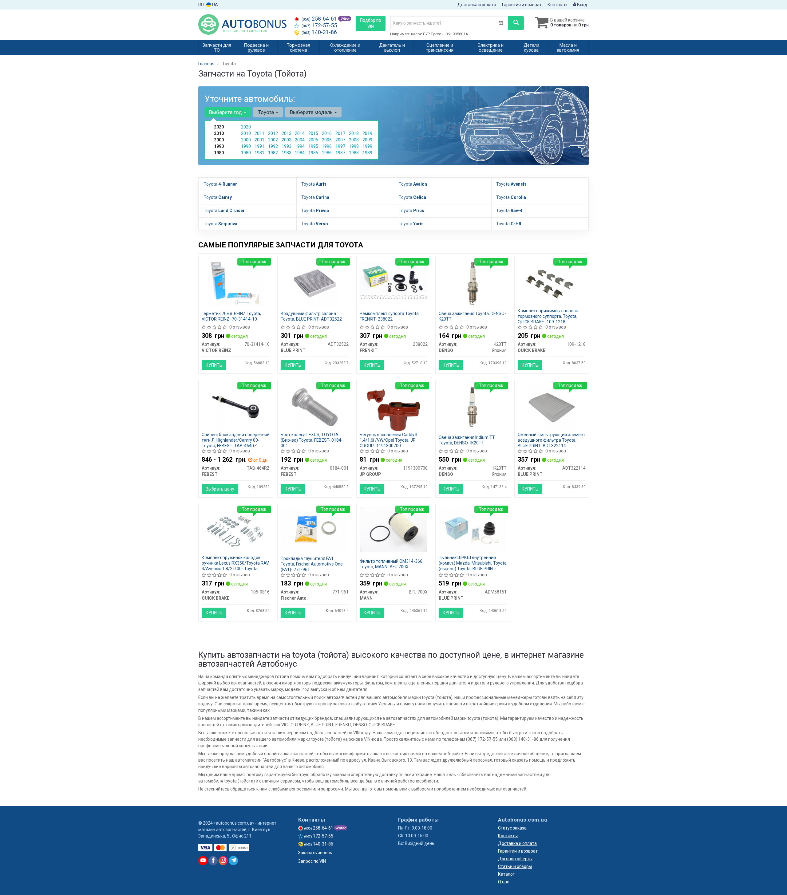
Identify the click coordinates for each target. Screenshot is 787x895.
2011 (259, 133)
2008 (354, 139)
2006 (327, 139)
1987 (340, 152)
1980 (246, 152)
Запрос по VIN (312, 861)
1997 (340, 146)
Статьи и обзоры (515, 866)
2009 (367, 139)
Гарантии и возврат (518, 851)
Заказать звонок (315, 852)
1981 (259, 152)
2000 (246, 139)
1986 (327, 152)
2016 (327, 133)
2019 (367, 133)
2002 (273, 139)
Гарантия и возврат (522, 4)
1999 (367, 146)
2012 (273, 133)
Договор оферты (515, 858)
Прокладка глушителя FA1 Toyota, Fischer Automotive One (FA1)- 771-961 (312, 564)
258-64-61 (320, 19)
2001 (259, 139)
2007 (340, 139)
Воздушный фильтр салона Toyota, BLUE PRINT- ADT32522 (311, 316)
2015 (313, 133)
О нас (503, 881)
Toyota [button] (266, 112)
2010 (246, 133)
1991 (259, 146)
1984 (300, 152)
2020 (246, 126)
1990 (246, 146)
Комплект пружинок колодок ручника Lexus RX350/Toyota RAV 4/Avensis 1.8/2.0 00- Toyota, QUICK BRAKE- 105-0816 (235, 566)
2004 (300, 139)
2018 (354, 133)
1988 (354, 152)
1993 (286, 146)
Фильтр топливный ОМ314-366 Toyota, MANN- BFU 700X (391, 564)
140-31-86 (319, 32)
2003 (286, 139)
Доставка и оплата (476, 4)
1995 (313, 146)
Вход (581, 4)
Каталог (506, 874)
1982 (273, 152)
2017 (340, 133)
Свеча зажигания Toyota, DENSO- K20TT (472, 316)
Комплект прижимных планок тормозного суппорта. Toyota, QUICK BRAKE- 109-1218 (548, 316)
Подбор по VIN (370, 23)
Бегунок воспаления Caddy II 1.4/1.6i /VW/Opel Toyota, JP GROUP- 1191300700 (388, 440)
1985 (313, 152)
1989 (367, 152)
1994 (300, 146)
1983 (286, 152)
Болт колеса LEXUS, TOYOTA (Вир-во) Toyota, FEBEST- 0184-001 (312, 440)
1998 (354, 146)
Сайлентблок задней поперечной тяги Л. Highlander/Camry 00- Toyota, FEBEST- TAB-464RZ (236, 440)
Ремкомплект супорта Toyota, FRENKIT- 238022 (390, 316)
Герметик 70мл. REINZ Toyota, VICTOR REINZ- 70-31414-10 (231, 316)
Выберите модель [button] (312, 112)
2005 (313, 139)
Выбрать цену (220, 489)
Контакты (557, 4)
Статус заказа (512, 828)
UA (214, 4)
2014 (300, 133)
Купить (214, 365)
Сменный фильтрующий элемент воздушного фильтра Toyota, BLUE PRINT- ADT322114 (551, 440)
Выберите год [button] (226, 112)
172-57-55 (319, 25)
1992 (273, 146)
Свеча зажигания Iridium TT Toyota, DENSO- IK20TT (467, 440)
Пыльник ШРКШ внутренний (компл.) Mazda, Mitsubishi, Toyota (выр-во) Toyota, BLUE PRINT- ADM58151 (473, 566)
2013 (286, 133)
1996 (327, 146)
